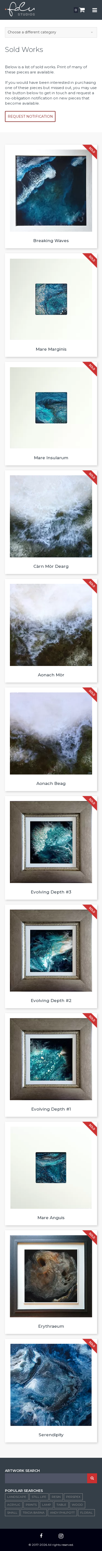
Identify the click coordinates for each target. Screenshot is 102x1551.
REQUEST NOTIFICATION (30, 116)
